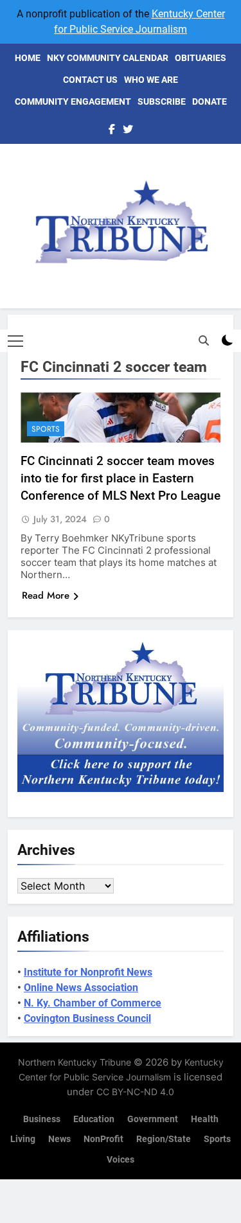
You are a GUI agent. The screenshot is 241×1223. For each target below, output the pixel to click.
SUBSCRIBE (162, 101)
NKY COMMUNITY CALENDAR (107, 58)
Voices (120, 1159)
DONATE (209, 101)
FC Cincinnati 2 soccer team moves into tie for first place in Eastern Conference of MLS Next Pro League (120, 478)
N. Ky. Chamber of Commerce (92, 1003)
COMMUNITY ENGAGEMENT (73, 101)
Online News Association (81, 987)
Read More (45, 595)
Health (205, 1119)
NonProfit (103, 1139)
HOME (27, 58)
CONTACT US (90, 80)
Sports (45, 429)
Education (93, 1119)
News (59, 1139)
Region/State (163, 1139)
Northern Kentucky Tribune (74, 1062)
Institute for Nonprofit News (88, 972)
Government (152, 1119)
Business (41, 1119)
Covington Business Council (87, 1018)
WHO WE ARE (151, 80)
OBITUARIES (200, 58)
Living (22, 1139)
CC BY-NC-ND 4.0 (135, 1091)
